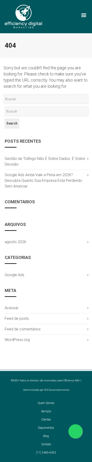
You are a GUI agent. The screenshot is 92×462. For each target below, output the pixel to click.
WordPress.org (17, 339)
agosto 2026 (15, 242)
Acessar (11, 308)
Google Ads (14, 275)
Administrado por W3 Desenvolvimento (46, 389)
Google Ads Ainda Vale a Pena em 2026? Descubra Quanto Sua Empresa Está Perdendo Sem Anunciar (43, 180)
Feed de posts (17, 318)
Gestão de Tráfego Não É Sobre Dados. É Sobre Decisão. (45, 161)
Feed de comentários (23, 329)
